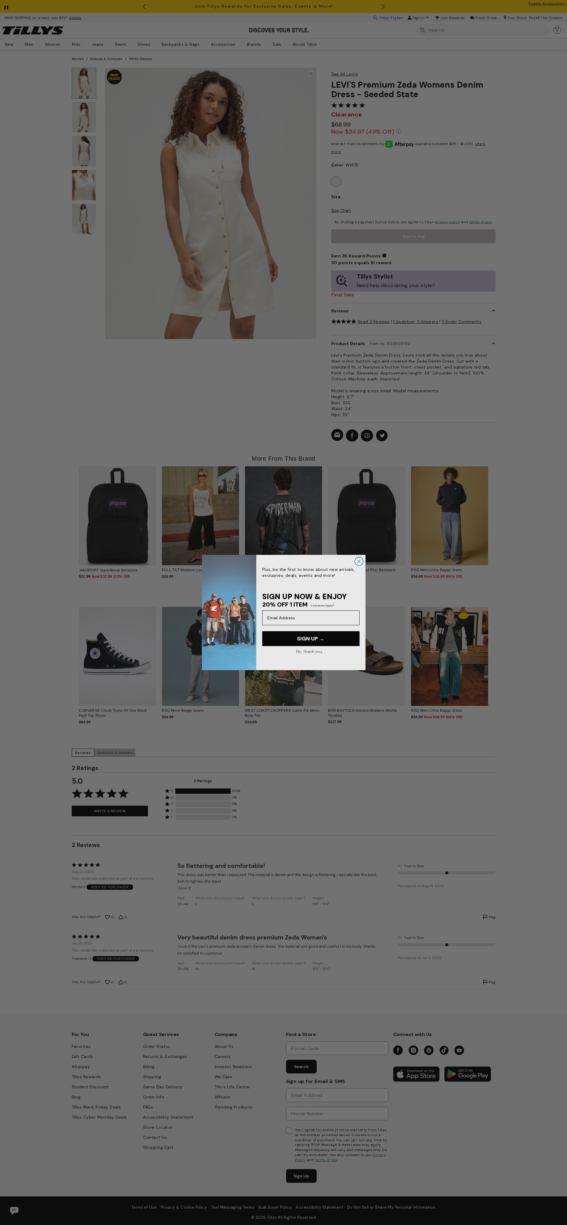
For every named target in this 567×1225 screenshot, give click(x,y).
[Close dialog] (359, 561)
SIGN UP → (310, 638)
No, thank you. (309, 651)
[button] (492, 511)
